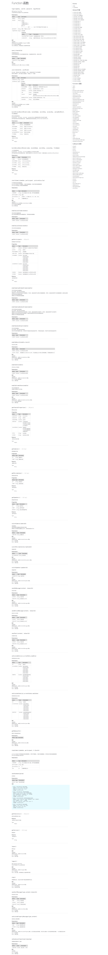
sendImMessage (76, 118)
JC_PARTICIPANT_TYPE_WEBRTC (79, 45)
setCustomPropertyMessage (79, 139)
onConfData (75, 188)
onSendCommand (76, 176)
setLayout (75, 126)
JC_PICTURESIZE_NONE (77, 46)
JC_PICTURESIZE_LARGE (78, 51)
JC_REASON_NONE (76, 54)
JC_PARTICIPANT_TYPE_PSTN (79, 43)
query (74, 87)
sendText (75, 121)
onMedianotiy (76, 185)
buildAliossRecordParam (78, 90)
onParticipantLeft (77, 161)
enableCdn (75, 105)
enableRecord (76, 103)
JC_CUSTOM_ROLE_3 (77, 25)
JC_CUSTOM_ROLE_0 (77, 21)
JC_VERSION (75, 7)
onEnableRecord (76, 152)
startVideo (75, 93)
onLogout (75, 180)
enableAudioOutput (77, 102)
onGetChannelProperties (78, 177)
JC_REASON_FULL (76, 67)
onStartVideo (76, 155)
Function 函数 (77, 84)
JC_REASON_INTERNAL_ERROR (79, 70)
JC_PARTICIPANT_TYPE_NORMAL (79, 42)
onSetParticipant (77, 162)
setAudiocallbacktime (78, 141)
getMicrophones (76, 111)
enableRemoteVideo (77, 96)
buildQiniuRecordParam (78, 92)
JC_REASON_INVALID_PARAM (78, 73)
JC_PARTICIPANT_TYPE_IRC (78, 40)
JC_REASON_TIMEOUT (77, 57)
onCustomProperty (77, 183)
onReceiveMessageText (78, 174)
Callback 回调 (77, 144)
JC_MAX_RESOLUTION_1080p (78, 39)
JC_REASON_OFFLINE (77, 63)
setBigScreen (76, 127)
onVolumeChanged (76, 186)
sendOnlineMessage (77, 120)
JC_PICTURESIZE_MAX (77, 52)
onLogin (74, 146)
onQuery (74, 147)
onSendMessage (76, 170)
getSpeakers (75, 112)
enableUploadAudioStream (78, 100)
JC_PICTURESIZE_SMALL (78, 49)
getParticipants (76, 98)
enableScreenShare (77, 106)
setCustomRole (76, 123)
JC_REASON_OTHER (76, 75)
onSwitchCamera (76, 164)
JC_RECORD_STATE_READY (78, 18)
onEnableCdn (75, 153)
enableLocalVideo (77, 95)
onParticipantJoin (77, 158)
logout (74, 135)
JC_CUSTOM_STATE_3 (77, 33)
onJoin (74, 149)
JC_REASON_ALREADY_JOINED (79, 61)
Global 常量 (76, 10)
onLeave (74, 179)
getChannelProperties (78, 108)
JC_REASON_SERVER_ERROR (78, 72)
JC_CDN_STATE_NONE (77, 12)
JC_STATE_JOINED (76, 79)
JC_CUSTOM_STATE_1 (77, 30)
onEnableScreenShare (77, 168)
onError (74, 182)
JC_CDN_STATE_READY (77, 13)
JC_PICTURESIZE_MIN (77, 48)
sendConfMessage (76, 138)
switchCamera (76, 114)
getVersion (75, 132)
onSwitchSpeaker (76, 167)
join (74, 89)
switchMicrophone (77, 115)
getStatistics (76, 130)
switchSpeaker (76, 117)
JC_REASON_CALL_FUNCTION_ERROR (80, 60)
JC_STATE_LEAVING (77, 81)
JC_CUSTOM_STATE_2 (77, 31)
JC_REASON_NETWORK (77, 58)
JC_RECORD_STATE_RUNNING (78, 19)
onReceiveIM (75, 171)
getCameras (75, 109)
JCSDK (74, 6)
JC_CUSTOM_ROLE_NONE (77, 27)
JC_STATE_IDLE (76, 76)
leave (74, 133)
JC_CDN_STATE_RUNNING (78, 15)
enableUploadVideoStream (78, 99)
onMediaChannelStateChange (79, 156)
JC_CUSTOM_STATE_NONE (78, 34)
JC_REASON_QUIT (76, 64)
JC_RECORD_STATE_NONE (78, 16)
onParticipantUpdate (77, 159)
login (74, 86)
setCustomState (76, 124)
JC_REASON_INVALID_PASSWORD (79, 69)
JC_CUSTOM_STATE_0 (77, 28)
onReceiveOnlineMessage (78, 173)
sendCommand (75, 129)
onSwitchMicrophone (77, 165)
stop (74, 136)
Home (75, 4)
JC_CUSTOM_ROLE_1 (77, 22)
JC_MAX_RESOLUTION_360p (78, 36)
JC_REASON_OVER (76, 66)
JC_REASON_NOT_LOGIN (77, 55)
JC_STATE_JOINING (77, 78)
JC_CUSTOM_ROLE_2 (77, 24)
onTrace (74, 150)
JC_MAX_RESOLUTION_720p (78, 37)
